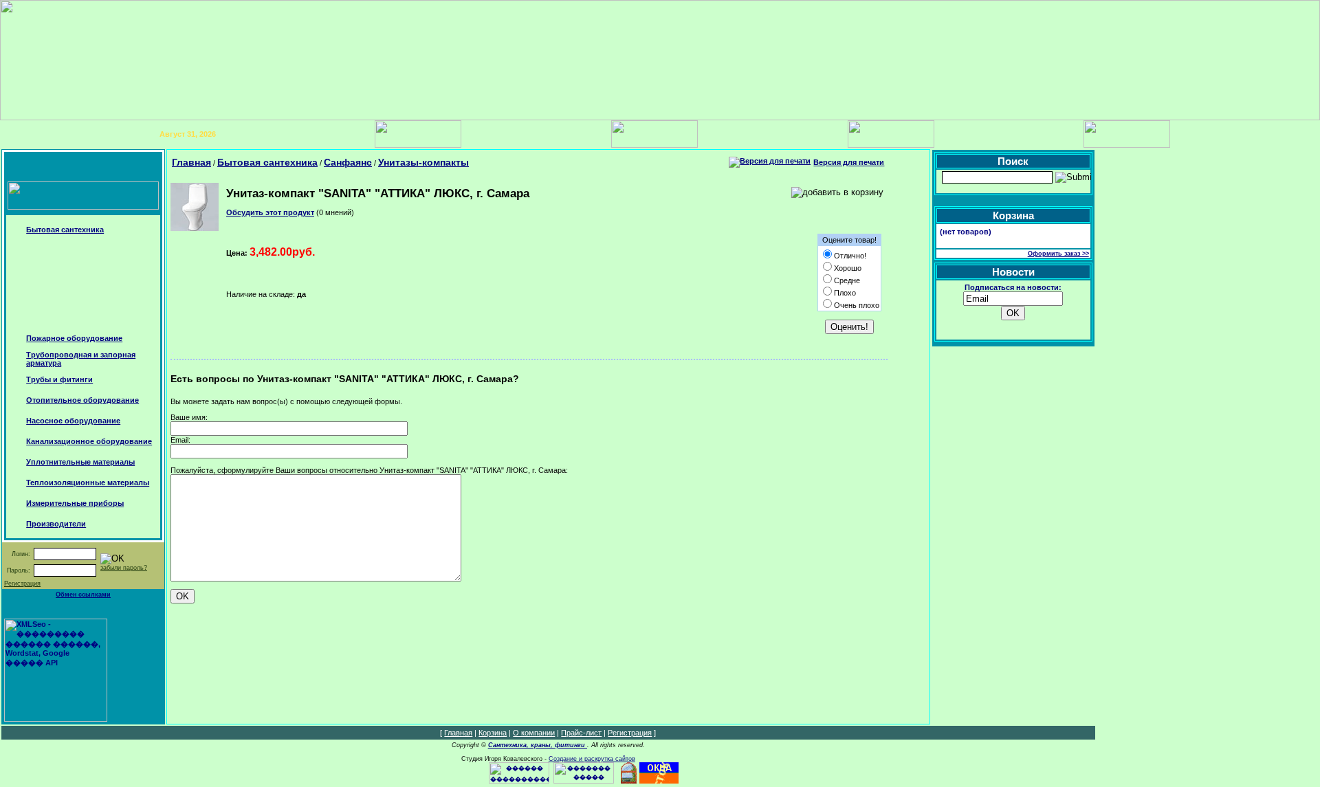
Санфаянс (348, 162)
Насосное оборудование (73, 421)
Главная (191, 162)
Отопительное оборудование (82, 400)
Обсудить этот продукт (270, 212)
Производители (56, 524)
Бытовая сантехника (65, 229)
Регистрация (22, 583)
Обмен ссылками (83, 594)
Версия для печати (848, 162)
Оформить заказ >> (1058, 253)
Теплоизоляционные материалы (87, 482)
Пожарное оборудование (74, 338)
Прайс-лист (581, 733)
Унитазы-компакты (423, 162)
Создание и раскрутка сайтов (592, 758)
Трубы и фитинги (59, 379)
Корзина (492, 733)
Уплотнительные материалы (80, 462)
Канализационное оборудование (89, 441)
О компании (534, 733)
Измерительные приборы (75, 503)
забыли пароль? (123, 567)
